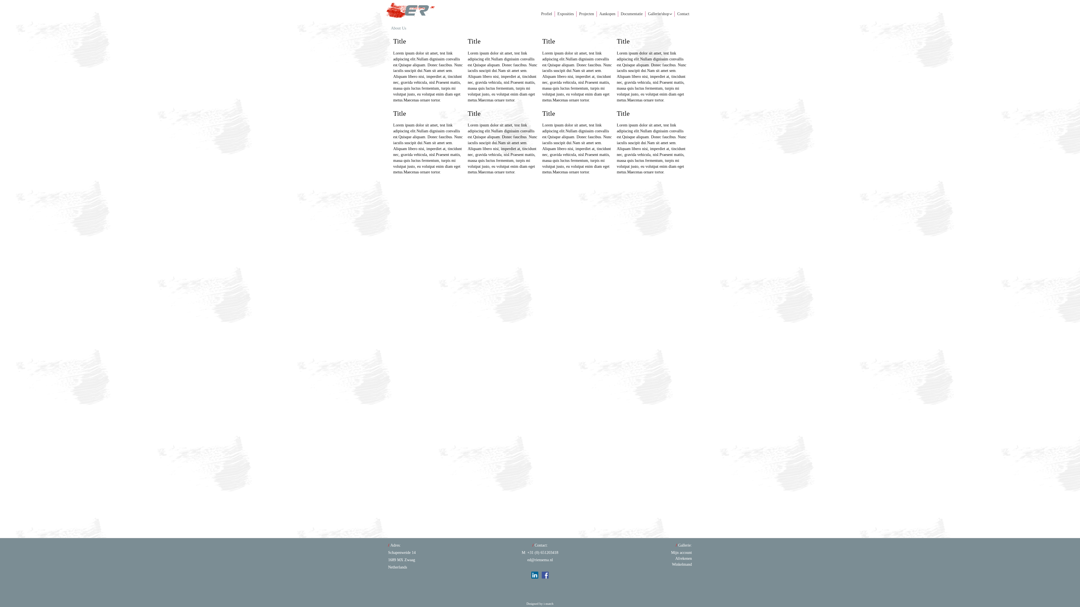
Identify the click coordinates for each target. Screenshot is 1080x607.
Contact (683, 14)
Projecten (586, 14)
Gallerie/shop (658, 14)
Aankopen (607, 14)
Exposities (565, 14)
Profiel (546, 14)
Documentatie (632, 14)
